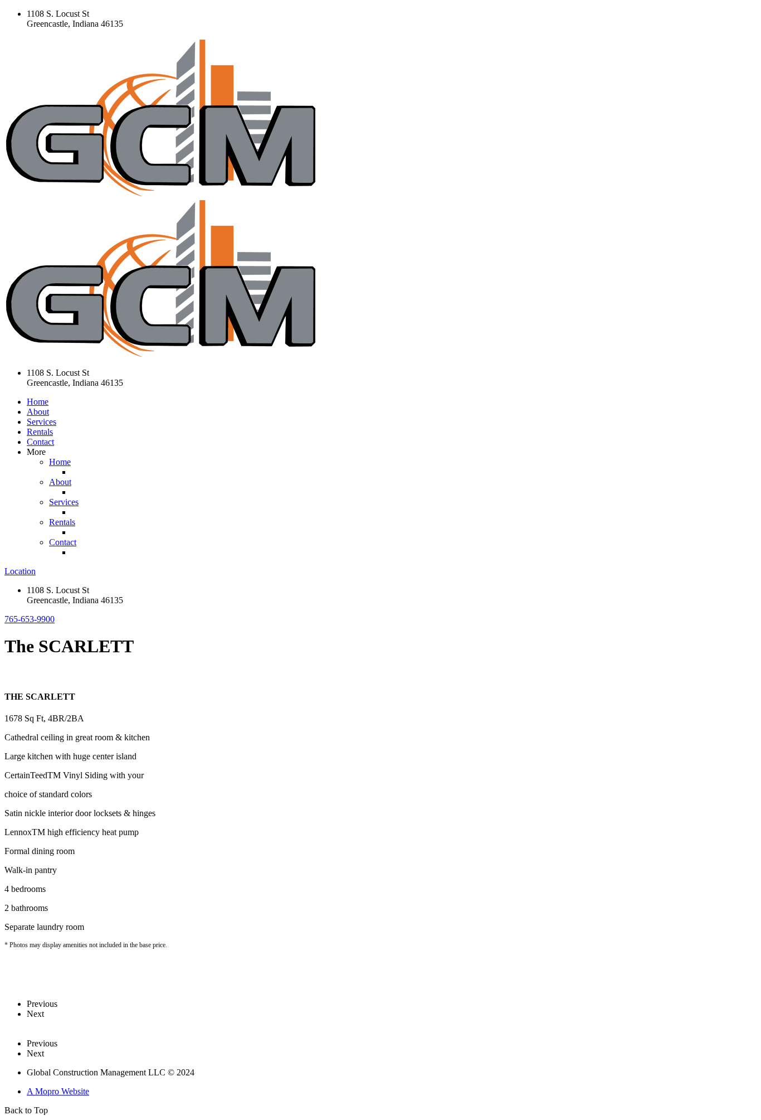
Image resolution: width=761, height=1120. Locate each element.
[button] (29, 619)
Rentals (40, 432)
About (38, 411)
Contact (40, 442)
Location (20, 571)
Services (41, 421)
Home (37, 401)
